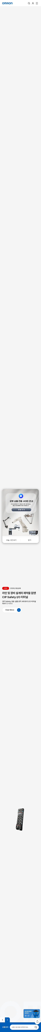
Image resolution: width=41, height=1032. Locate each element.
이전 (2, 1019)
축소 (28, 1016)
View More (9, 610)
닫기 (29, 540)
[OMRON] (7, 3)
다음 (7, 1019)
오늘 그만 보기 (11, 540)
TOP (37, 1022)
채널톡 (32, 1013)
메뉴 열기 (37, 3)
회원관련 (33, 3)
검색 (29, 3)
